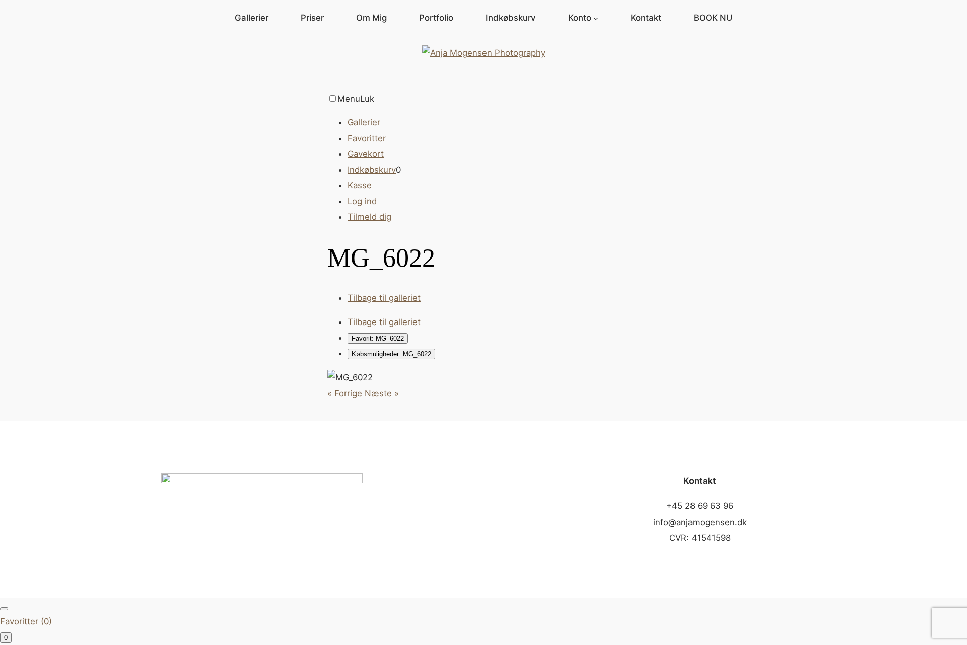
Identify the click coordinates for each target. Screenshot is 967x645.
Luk (367, 99)
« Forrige (344, 393)
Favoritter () (26, 621)
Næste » (382, 393)
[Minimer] (4, 608)
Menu (348, 99)
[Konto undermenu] (595, 17)
